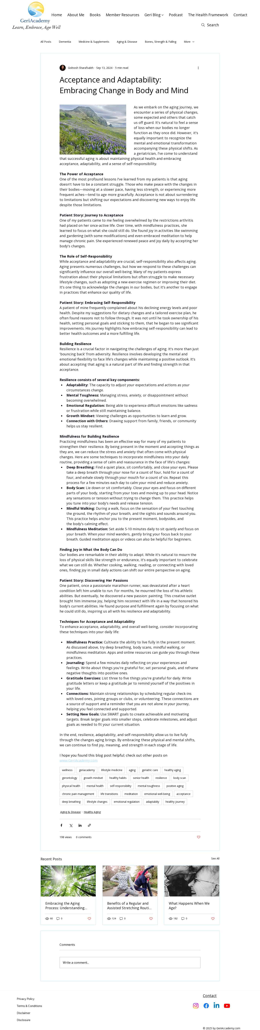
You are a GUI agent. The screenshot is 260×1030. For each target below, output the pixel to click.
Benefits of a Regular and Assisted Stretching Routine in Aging (130, 905)
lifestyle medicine (111, 770)
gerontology (69, 778)
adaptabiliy (152, 801)
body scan (179, 778)
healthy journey (175, 801)
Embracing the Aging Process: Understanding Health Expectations (65, 905)
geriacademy (87, 770)
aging (132, 770)
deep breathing (71, 801)
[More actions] (198, 68)
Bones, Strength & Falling (160, 41)
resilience (161, 778)
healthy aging (172, 770)
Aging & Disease (127, 41)
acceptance (183, 794)
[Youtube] (226, 1005)
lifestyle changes (97, 801)
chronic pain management (78, 794)
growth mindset (93, 778)
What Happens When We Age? (189, 905)
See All (215, 858)
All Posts (46, 41)
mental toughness (149, 786)
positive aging (175, 786)
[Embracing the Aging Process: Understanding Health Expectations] (68, 881)
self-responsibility (120, 786)
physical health (71, 786)
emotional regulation (127, 801)
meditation (131, 794)
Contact (210, 995)
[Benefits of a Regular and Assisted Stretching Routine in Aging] (130, 881)
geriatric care (150, 770)
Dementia (65, 41)
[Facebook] (206, 1005)
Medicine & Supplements (94, 41)
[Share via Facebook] (61, 825)
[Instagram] (195, 1005)
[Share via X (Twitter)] (71, 825)
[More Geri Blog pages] (162, 15)
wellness (67, 770)
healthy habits (118, 778)
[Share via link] (89, 825)
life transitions (109, 794)
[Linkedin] (216, 1005)
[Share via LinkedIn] (80, 825)
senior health (141, 778)
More (187, 41)
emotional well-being (157, 794)
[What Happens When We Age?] (191, 881)
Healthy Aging (92, 812)
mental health (95, 786)
